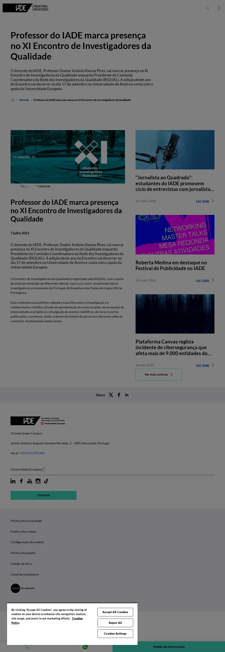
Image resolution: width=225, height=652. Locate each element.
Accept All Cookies (115, 612)
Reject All (115, 623)
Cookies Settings (115, 633)
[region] (72, 624)
